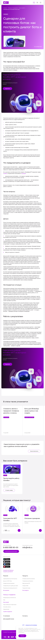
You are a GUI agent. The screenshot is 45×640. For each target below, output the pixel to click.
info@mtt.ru (27, 547)
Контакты (25, 616)
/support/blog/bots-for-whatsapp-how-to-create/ (33, 420)
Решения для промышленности (10, 588)
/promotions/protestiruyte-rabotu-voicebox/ (11, 478)
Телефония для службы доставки (10, 585)
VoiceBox (5, 173)
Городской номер (26, 588)
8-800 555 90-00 (10, 547)
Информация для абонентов (9, 597)
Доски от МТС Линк (7, 581)
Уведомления (6, 609)
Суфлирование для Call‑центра (10, 578)
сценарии (24, 173)
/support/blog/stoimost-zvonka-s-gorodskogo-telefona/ (12, 420)
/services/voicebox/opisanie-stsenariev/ (33, 518)
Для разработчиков (8, 619)
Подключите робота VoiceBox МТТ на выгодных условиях (14, 77)
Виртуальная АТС (26, 583)
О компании (6, 616)
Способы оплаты (7, 606)
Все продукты (25, 590)
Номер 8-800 (25, 585)
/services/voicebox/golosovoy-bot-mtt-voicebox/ (11, 518)
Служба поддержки (7, 611)
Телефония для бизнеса (27, 581)
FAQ (4, 599)
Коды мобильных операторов (9, 604)
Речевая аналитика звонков (28, 578)
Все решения (6, 590)
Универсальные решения (8, 583)
